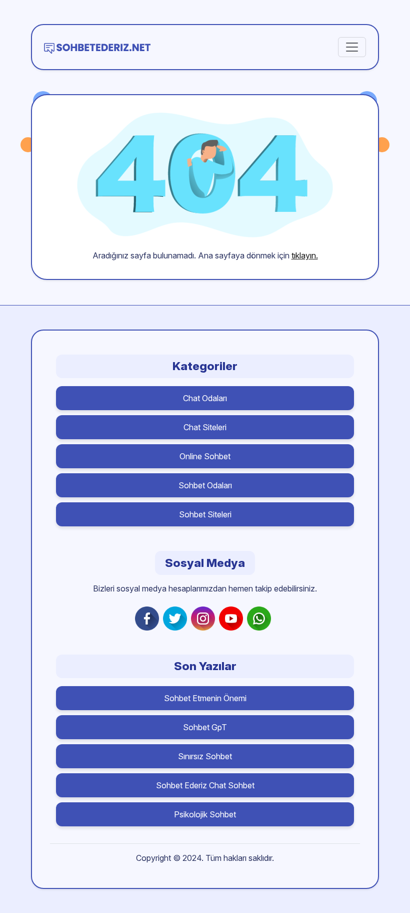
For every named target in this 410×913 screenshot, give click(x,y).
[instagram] (205, 618)
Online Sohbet (205, 456)
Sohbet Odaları (205, 485)
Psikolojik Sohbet (205, 814)
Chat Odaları (205, 398)
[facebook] (149, 618)
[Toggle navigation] (352, 47)
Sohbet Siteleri (205, 514)
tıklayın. (305, 255)
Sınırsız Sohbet (205, 756)
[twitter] (177, 618)
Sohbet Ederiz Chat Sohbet (205, 785)
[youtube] (233, 618)
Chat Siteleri (205, 427)
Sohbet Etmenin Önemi (205, 698)
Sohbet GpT (205, 727)
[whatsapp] (261, 618)
